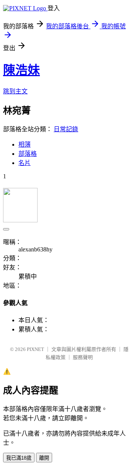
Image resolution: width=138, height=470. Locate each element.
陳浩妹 (21, 70)
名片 (24, 163)
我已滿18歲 (18, 458)
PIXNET (35, 349)
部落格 (27, 153)
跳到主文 (15, 91)
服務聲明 (83, 357)
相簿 (24, 144)
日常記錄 (66, 129)
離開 (44, 458)
